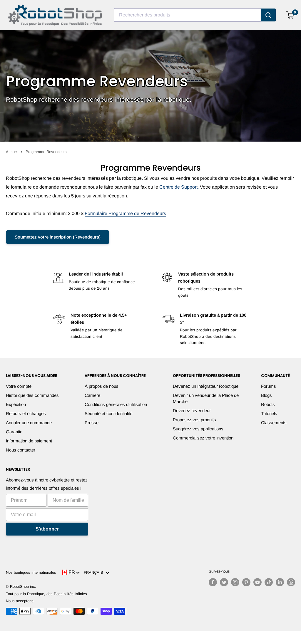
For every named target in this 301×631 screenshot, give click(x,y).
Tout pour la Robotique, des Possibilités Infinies (46, 594)
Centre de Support (178, 186)
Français (95, 572)
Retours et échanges (26, 413)
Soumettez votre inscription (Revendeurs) (58, 236)
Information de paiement (29, 440)
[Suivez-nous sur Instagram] (235, 582)
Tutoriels (269, 413)
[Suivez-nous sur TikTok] (269, 582)
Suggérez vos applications (198, 428)
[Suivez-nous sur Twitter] (224, 582)
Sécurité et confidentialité (108, 413)
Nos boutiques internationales (31, 572)
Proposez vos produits (194, 419)
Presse (91, 422)
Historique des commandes (32, 395)
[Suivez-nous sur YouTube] (257, 582)
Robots (268, 404)
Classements (274, 422)
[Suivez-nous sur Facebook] (213, 582)
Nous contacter (20, 449)
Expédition (16, 404)
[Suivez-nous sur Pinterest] (246, 582)
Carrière (92, 395)
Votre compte (18, 386)
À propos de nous (101, 386)
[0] (290, 15)
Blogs (266, 395)
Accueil (12, 152)
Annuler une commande (29, 422)
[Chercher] (268, 15)
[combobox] (187, 15)
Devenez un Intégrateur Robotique (205, 386)
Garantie (14, 431)
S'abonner (47, 528)
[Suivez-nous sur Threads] (291, 582)
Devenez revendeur (192, 410)
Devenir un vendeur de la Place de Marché (206, 398)
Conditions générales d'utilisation (116, 404)
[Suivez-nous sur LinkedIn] (280, 582)
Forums (268, 386)
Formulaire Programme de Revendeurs (125, 213)
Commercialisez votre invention (203, 437)
